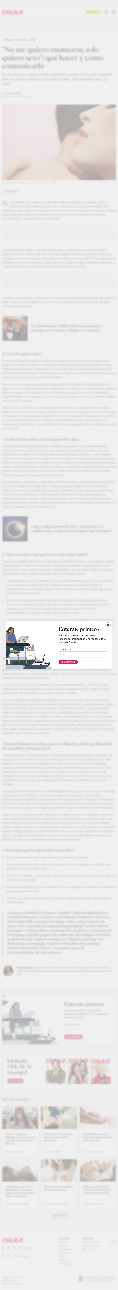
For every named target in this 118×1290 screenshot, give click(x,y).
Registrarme (68, 662)
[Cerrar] (108, 625)
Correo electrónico (67, 649)
